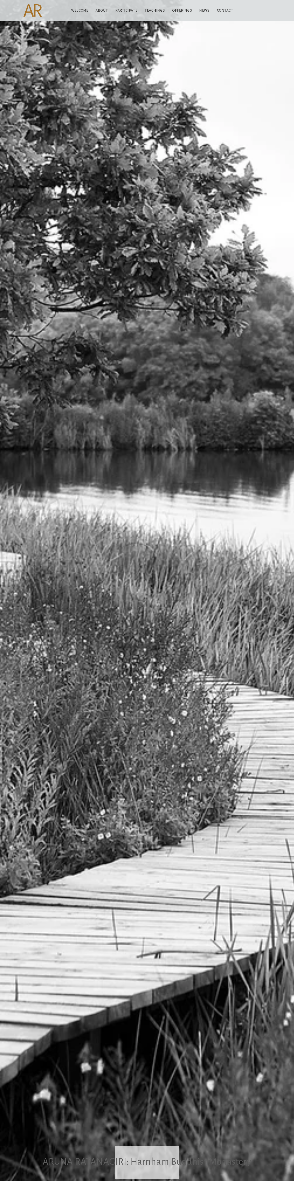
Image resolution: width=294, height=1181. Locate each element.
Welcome (79, 10)
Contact (225, 10)
